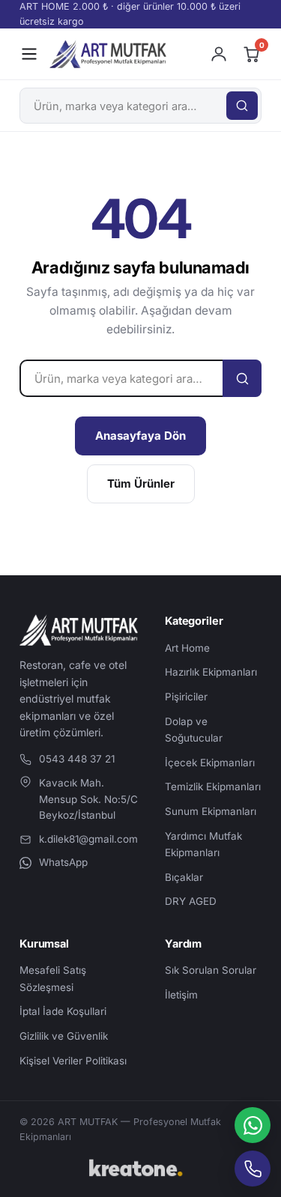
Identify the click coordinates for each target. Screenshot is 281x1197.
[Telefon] (253, 1169)
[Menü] (29, 54)
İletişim (181, 995)
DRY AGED (191, 901)
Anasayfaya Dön (140, 435)
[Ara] (242, 105)
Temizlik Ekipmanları (213, 787)
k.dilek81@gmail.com (88, 839)
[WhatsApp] (253, 1125)
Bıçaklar (184, 877)
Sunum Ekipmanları (210, 811)
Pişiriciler (186, 697)
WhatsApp (63, 862)
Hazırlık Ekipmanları (211, 672)
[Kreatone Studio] (140, 1169)
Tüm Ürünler (141, 483)
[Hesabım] (219, 54)
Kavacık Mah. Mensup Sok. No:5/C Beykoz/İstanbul (88, 799)
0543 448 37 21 (77, 759)
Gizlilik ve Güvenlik (63, 1036)
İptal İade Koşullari (62, 1011)
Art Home (187, 648)
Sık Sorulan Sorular (210, 970)
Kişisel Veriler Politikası (73, 1061)
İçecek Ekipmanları (210, 763)
